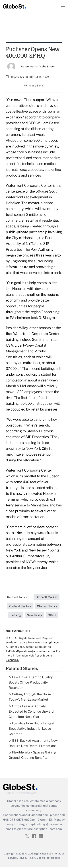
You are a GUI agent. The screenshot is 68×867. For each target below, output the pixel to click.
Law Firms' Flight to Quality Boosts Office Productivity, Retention (31, 682)
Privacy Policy (27, 857)
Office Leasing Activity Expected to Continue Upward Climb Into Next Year (31, 711)
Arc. (27, 853)
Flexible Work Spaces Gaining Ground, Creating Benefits (32, 754)
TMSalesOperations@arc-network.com (30, 651)
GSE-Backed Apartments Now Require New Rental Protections (33, 743)
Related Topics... (18, 597)
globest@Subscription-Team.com (39, 829)
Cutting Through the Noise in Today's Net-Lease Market (31, 696)
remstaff (30, 66)
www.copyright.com (47, 642)
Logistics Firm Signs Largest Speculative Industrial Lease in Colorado (31, 728)
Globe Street (47, 66)
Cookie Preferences (48, 857)
